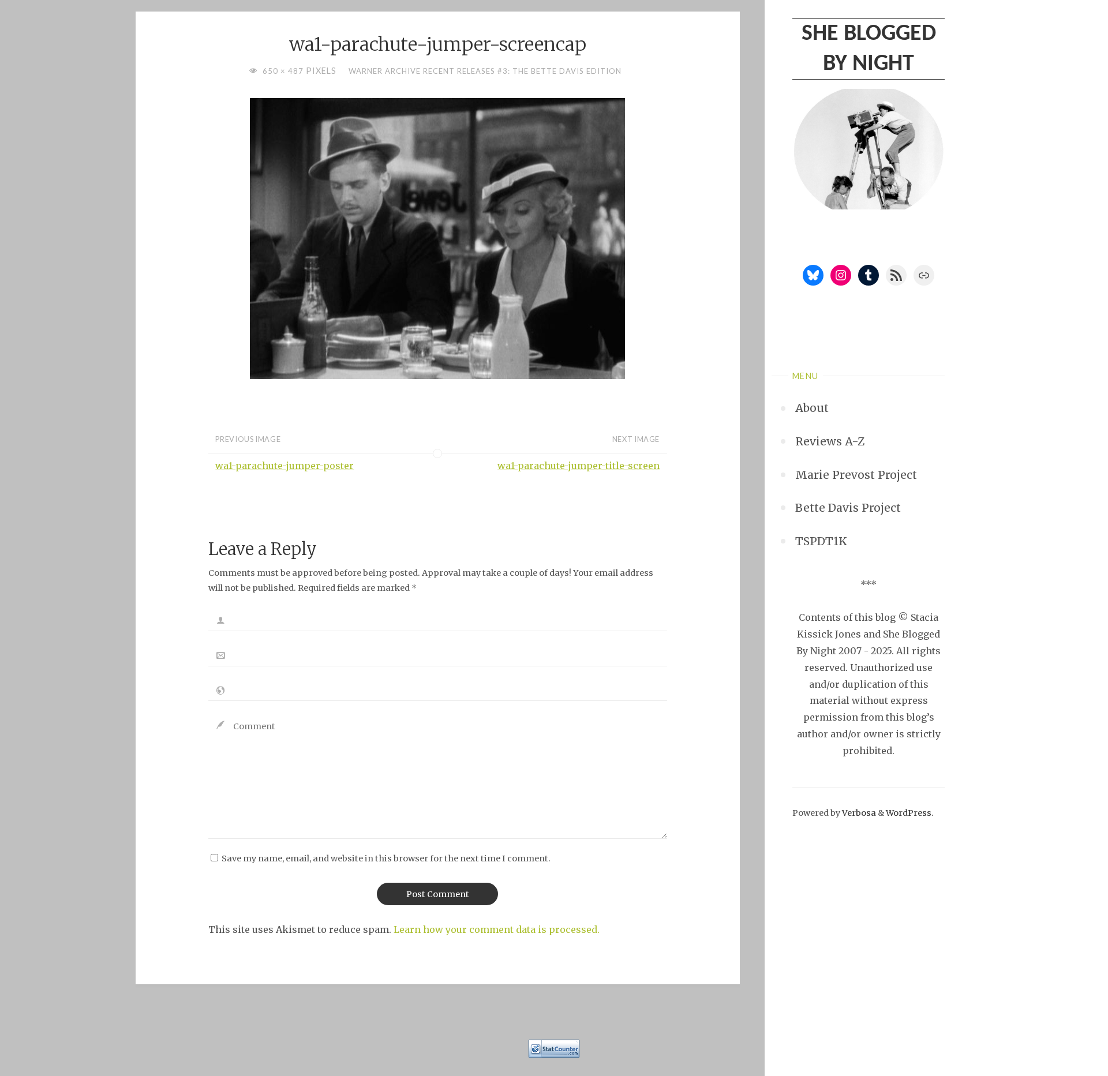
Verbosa (858, 813)
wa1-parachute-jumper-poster (284, 465)
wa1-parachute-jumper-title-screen (578, 465)
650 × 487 (284, 71)
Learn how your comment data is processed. (497, 929)
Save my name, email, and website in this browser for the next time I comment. (386, 858)
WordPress (908, 813)
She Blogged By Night (869, 49)
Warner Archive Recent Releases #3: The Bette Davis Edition (485, 71)
